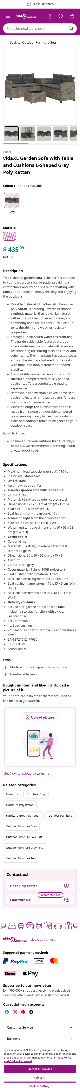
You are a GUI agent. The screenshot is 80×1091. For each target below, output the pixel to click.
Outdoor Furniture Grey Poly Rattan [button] (26, 847)
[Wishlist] (61, 16)
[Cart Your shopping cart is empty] (71, 16)
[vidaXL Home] (26, 16)
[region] (40, 1067)
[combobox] (40, 28)
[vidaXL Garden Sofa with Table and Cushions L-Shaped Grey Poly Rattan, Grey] (40, 88)
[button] (11, 205)
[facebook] (7, 1012)
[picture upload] (40, 744)
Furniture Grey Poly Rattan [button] (23, 815)
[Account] (50, 16)
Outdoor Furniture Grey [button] (21, 826)
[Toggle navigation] (7, 16)
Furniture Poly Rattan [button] (20, 805)
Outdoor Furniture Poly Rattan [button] (25, 837)
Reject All (40, 1077)
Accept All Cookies (40, 1069)
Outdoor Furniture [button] (60, 815)
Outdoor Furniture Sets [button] (21, 858)
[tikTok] (31, 1012)
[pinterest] (23, 1012)
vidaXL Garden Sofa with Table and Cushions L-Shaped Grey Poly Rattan (38, 165)
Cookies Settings (39, 1086)
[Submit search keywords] (71, 28)
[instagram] (15, 1012)
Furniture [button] (12, 794)
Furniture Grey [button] (35, 794)
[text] (13, 250)
